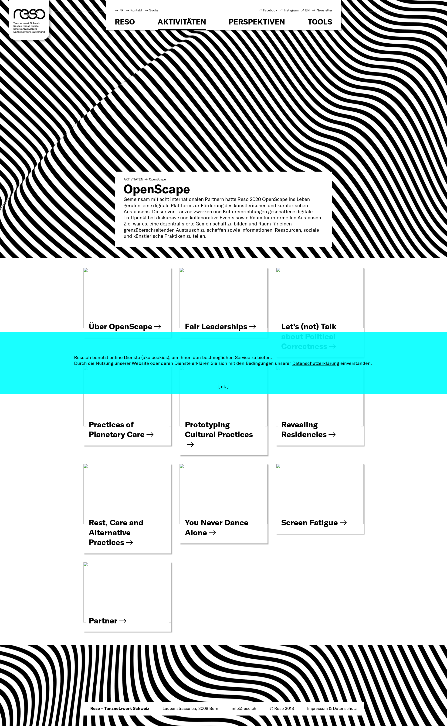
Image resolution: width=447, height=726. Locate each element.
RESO (125, 22)
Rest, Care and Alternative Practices (116, 532)
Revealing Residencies (304, 429)
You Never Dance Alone (216, 527)
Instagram (291, 10)
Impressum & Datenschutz (332, 708)
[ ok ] (223, 386)
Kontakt (136, 10)
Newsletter (324, 10)
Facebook (270, 10)
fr (121, 10)
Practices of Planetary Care (117, 429)
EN (307, 10)
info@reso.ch (244, 708)
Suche (153, 10)
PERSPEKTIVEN (257, 22)
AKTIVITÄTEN (182, 22)
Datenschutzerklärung (315, 363)
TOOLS (320, 22)
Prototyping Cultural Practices (219, 429)
